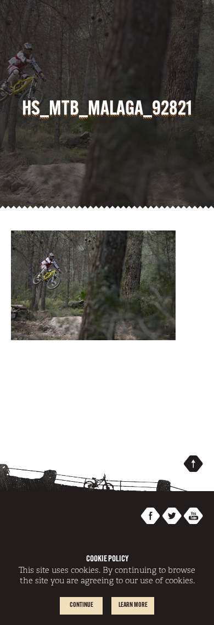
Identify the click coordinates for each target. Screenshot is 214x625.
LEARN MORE (133, 605)
